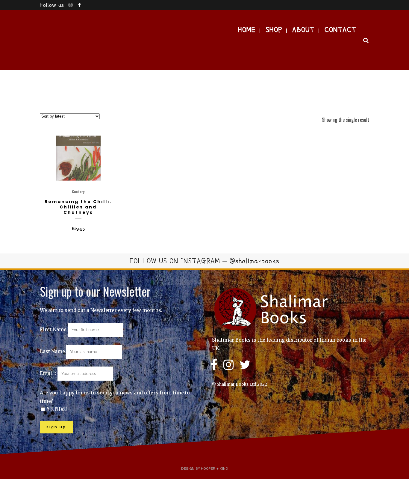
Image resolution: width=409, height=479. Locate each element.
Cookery (78, 191)
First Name (53, 329)
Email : (48, 373)
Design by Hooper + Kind (204, 468)
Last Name (52, 351)
